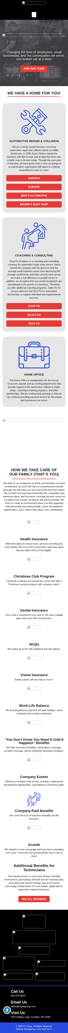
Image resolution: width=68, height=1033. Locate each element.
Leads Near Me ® (44, 1029)
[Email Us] (6, 1002)
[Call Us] (6, 992)
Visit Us (18, 1013)
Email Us (19, 1002)
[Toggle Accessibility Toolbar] (7, 1010)
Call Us (17, 991)
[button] (34, 14)
